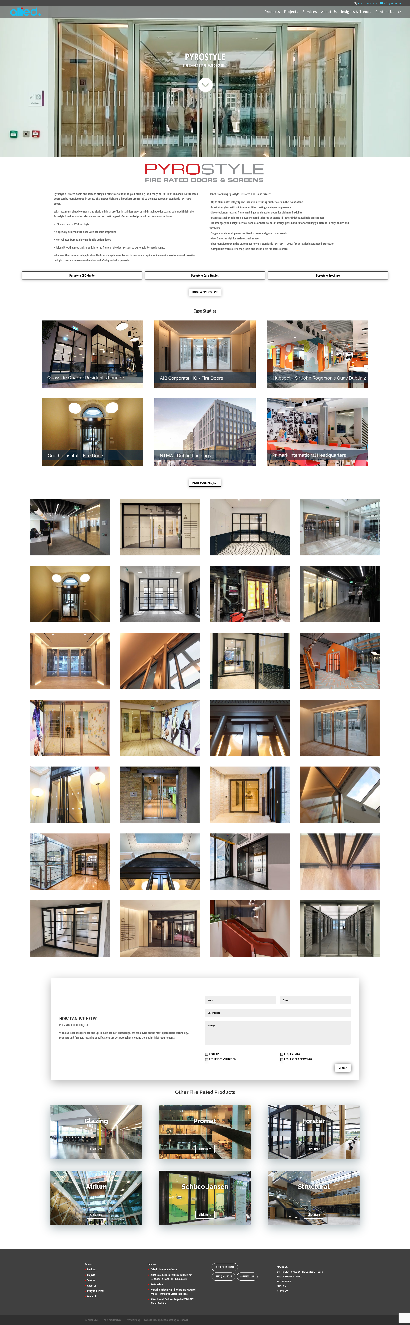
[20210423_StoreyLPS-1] (160, 554)
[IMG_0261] (70, 956)
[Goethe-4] (70, 621)
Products (272, 12)
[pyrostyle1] (70, 889)
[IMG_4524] (250, 621)
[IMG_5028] (340, 621)
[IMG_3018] (340, 956)
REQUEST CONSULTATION (222, 1059)
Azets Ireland (157, 1284)
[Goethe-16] (340, 889)
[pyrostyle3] (250, 822)
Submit (343, 1068)
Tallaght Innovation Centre (164, 1269)
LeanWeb (184, 1320)
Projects (291, 12)
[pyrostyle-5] (160, 822)
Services (309, 12)
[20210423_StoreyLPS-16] (160, 956)
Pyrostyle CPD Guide (81, 275)
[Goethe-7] (160, 889)
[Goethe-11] (250, 755)
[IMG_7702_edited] (160, 621)
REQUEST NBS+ (292, 1054)
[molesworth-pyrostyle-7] (340, 755)
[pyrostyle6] (70, 688)
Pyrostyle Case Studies (205, 275)
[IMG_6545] (340, 688)
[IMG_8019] (250, 688)
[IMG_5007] (70, 554)
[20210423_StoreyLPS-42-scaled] (250, 956)
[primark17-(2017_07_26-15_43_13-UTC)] (160, 755)
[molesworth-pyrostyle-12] (160, 688)
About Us (329, 12)
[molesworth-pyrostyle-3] (340, 822)
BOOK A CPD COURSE (205, 292)
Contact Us (384, 12)
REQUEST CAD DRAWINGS (298, 1059)
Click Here (96, 1149)
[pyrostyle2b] (250, 889)
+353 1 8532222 (367, 3)
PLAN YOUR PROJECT (205, 482)
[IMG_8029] (250, 554)
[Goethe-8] (70, 822)
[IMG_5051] (340, 554)
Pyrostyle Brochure (328, 275)
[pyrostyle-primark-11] (70, 755)
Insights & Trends (356, 12)
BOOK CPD (214, 1054)
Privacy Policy (133, 1320)
